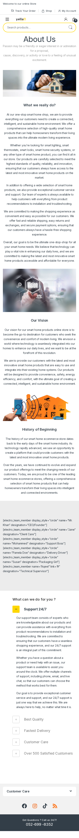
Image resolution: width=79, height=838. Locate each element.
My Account (69, 10)
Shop (49, 10)
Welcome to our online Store (19, 3)
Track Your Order (25, 10)
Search (70, 27)
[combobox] (34, 27)
